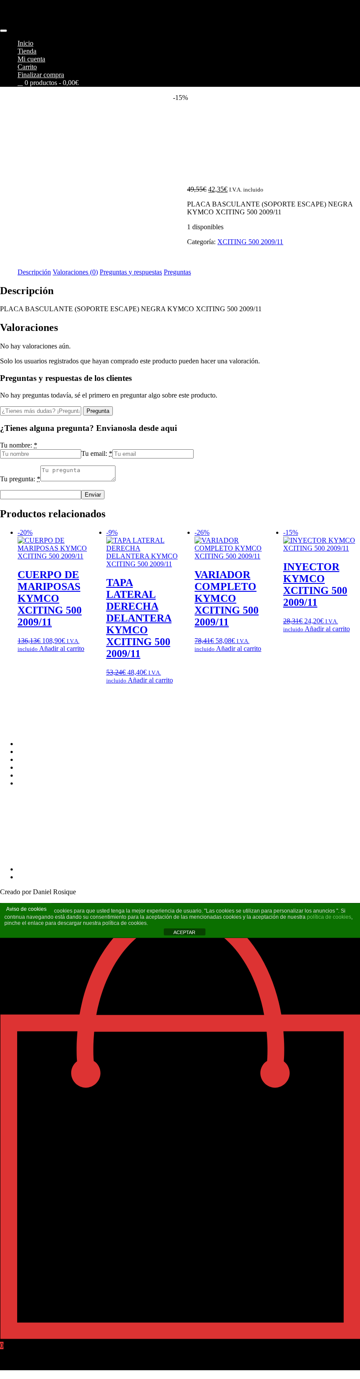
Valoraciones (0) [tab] (75, 272)
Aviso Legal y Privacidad (53, 767)
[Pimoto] (31, 28)
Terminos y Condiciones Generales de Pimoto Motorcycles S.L (105, 743)
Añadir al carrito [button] (61, 648)
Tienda (27, 51)
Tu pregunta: (17, 479)
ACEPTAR (184, 932)
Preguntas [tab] (177, 272)
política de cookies (329, 917)
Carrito (27, 67)
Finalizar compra (41, 74)
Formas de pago (40, 751)
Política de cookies (43, 775)
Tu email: (94, 453)
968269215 (16, 854)
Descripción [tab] (34, 272)
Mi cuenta (31, 59)
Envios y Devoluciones (50, 759)
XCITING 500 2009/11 (250, 241)
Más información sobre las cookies (65, 783)
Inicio (25, 43)
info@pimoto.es (22, 831)
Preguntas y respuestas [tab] (131, 272)
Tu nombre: (16, 445)
